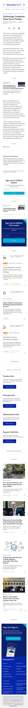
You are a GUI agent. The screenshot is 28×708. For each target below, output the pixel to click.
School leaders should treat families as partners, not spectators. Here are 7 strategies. (12, 92)
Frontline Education (16, 284)
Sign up (13, 240)
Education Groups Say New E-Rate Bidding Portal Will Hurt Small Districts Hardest (13, 522)
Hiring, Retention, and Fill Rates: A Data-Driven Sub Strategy (12, 270)
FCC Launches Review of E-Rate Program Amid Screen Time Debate (12, 484)
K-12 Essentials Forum (9, 300)
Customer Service (20, 671)
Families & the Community (7, 83)
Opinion (12, 83)
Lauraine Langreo (7, 495)
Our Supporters (7, 674)
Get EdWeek (6, 680)
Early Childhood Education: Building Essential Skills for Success (13, 304)
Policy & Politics (15, 9)
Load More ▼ (14, 619)
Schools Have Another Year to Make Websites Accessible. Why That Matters (12, 560)
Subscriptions (6, 683)
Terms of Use (18, 704)
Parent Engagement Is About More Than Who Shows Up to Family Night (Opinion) (13, 87)
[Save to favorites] (14, 28)
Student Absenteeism (14, 332)
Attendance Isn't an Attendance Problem (10, 338)
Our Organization (7, 666)
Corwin (13, 352)
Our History (6, 668)
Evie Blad (5, 571)
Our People (6, 671)
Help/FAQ (18, 668)
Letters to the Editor (21, 666)
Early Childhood (7, 298)
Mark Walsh (6, 532)
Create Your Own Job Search (13, 451)
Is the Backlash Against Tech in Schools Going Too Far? (9, 210)
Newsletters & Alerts (8, 686)
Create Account (13, 638)
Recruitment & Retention (15, 263)
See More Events (14, 361)
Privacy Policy (15, 700)
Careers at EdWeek (7, 676)
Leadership (7, 9)
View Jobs (9, 386)
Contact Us (19, 663)
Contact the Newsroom (22, 674)
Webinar (5, 265)
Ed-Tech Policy (8, 13)
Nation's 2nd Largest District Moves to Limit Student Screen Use (11, 598)
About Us (5, 663)
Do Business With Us (22, 680)
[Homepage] (14, 5)
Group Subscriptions (8, 688)
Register (6, 284)
